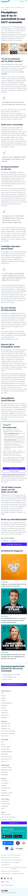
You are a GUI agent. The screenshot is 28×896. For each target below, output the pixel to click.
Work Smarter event (6, 756)
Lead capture (4, 710)
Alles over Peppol (5, 746)
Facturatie (16, 857)
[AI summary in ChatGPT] (11, 878)
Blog (2, 7)
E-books (3, 744)
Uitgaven (3, 698)
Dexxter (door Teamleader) (8, 731)
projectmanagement (17, 859)
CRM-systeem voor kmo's (7, 857)
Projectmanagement (6, 703)
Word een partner (5, 814)
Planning (3, 707)
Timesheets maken (5, 864)
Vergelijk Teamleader (6, 751)
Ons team (3, 785)
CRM (2, 693)
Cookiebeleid (4, 806)
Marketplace (4, 754)
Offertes (3, 700)
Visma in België (11, 892)
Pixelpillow (4, 27)
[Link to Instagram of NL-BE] (8, 878)
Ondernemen (5, 540)
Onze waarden (5, 783)
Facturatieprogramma (6, 859)
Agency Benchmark (6, 759)
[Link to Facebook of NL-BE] (2, 878)
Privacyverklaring (5, 803)
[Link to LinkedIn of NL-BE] (5, 878)
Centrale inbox (5, 715)
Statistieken (4, 705)
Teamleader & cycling (6, 792)
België (14, 461)
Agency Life (4, 761)
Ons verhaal (4, 780)
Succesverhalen (5, 749)
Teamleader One (5, 728)
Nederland (19, 461)
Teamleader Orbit (5, 726)
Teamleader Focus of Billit (18, 873)
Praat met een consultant (8, 817)
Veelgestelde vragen (6, 769)
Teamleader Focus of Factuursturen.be (10, 871)
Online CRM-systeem (15, 855)
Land (2, 881)
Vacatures (3, 790)
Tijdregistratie (13, 540)
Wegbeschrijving (5, 795)
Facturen (3, 695)
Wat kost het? (4, 735)
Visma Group (4, 892)
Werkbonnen (4, 712)
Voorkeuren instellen (14, 471)
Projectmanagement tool (7, 862)
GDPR (2, 808)
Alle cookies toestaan (14, 468)
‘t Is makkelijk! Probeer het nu (14, 544)
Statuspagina (4, 774)
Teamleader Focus (6, 723)
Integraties (4, 717)
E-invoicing (3, 855)
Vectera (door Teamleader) (8, 733)
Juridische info (5, 801)
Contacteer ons (13, 823)
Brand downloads (5, 788)
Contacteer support (6, 767)
